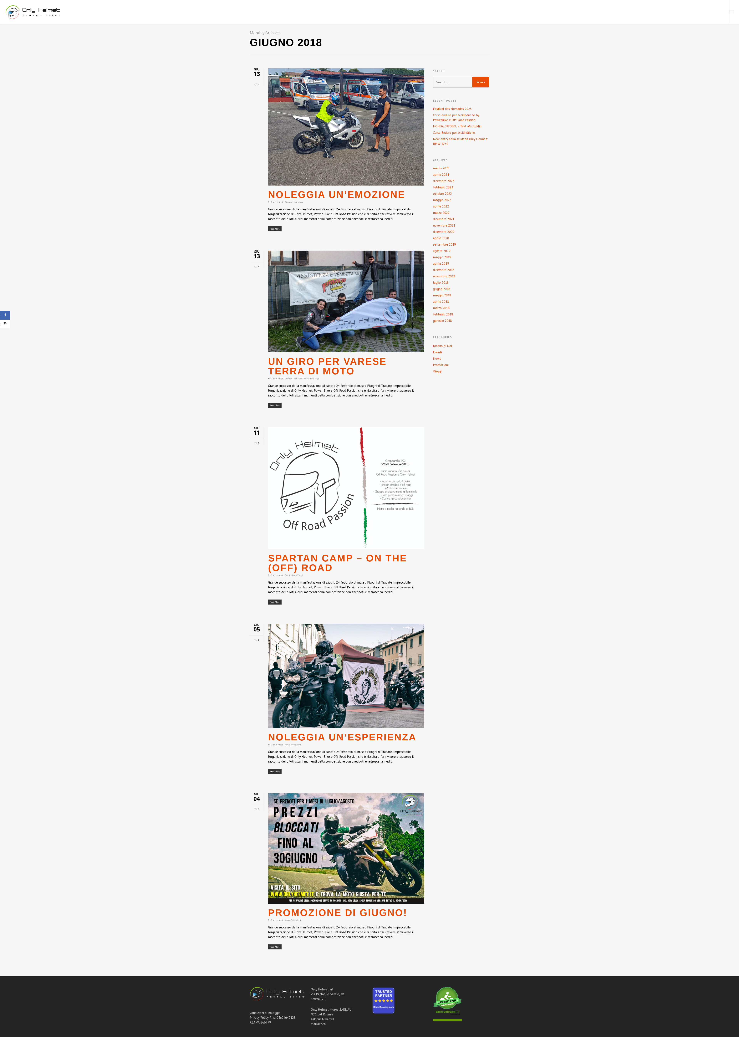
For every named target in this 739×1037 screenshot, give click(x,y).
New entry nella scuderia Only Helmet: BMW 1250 (460, 141)
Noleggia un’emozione (336, 194)
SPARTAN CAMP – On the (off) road (337, 563)
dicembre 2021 (443, 219)
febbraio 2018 (443, 314)
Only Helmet (277, 202)
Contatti (715, 12)
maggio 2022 (442, 200)
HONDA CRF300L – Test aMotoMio (457, 126)
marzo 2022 (441, 213)
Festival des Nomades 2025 (452, 109)
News (300, 202)
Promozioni (308, 378)
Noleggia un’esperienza (342, 737)
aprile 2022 (441, 206)
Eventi (288, 575)
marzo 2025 (441, 168)
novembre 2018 (444, 276)
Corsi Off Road (643, 12)
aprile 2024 (441, 174)
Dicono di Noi (291, 202)
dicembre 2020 (443, 232)
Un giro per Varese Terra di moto (327, 366)
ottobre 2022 (442, 194)
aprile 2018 (441, 301)
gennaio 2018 (442, 321)
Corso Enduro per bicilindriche (454, 132)
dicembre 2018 (443, 270)
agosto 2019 (441, 251)
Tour (665, 12)
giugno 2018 (441, 289)
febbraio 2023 (443, 187)
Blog (699, 12)
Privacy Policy (259, 1017)
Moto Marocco (613, 12)
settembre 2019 (444, 244)
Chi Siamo (682, 12)
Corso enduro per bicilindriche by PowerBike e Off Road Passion (456, 117)
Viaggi (317, 378)
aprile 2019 (441, 263)
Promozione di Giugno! (337, 912)
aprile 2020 (441, 238)
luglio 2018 (441, 282)
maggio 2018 (442, 295)
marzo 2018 (441, 308)
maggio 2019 (442, 257)
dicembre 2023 (443, 181)
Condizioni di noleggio (265, 1013)
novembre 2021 (444, 225)
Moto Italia (586, 12)
